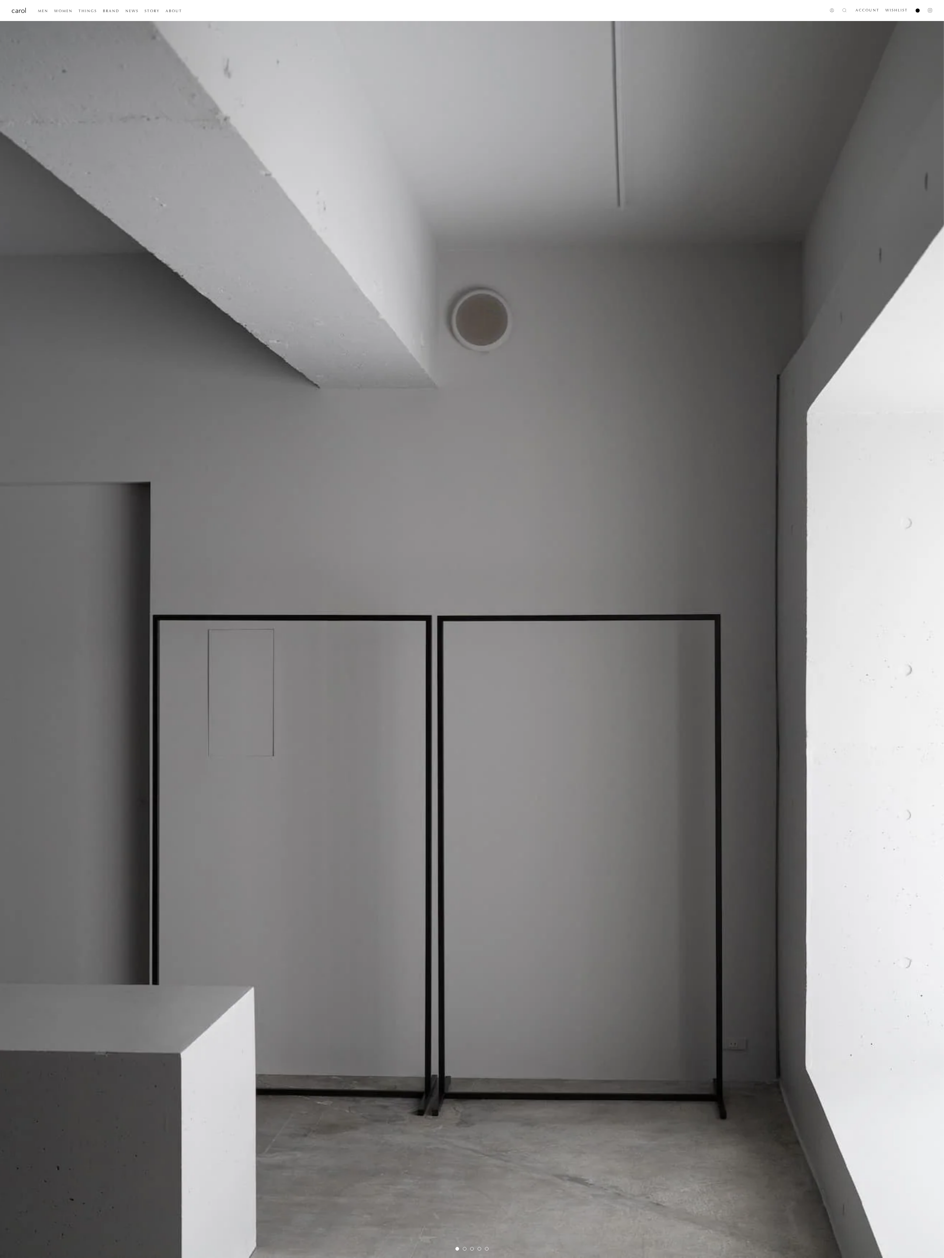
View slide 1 (457, 1249)
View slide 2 (464, 1249)
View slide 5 (487, 1249)
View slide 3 (472, 1249)
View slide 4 (479, 1249)
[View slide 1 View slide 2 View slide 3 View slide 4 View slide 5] (472, 639)
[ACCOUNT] (832, 10)
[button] (43, 11)
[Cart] (914, 10)
